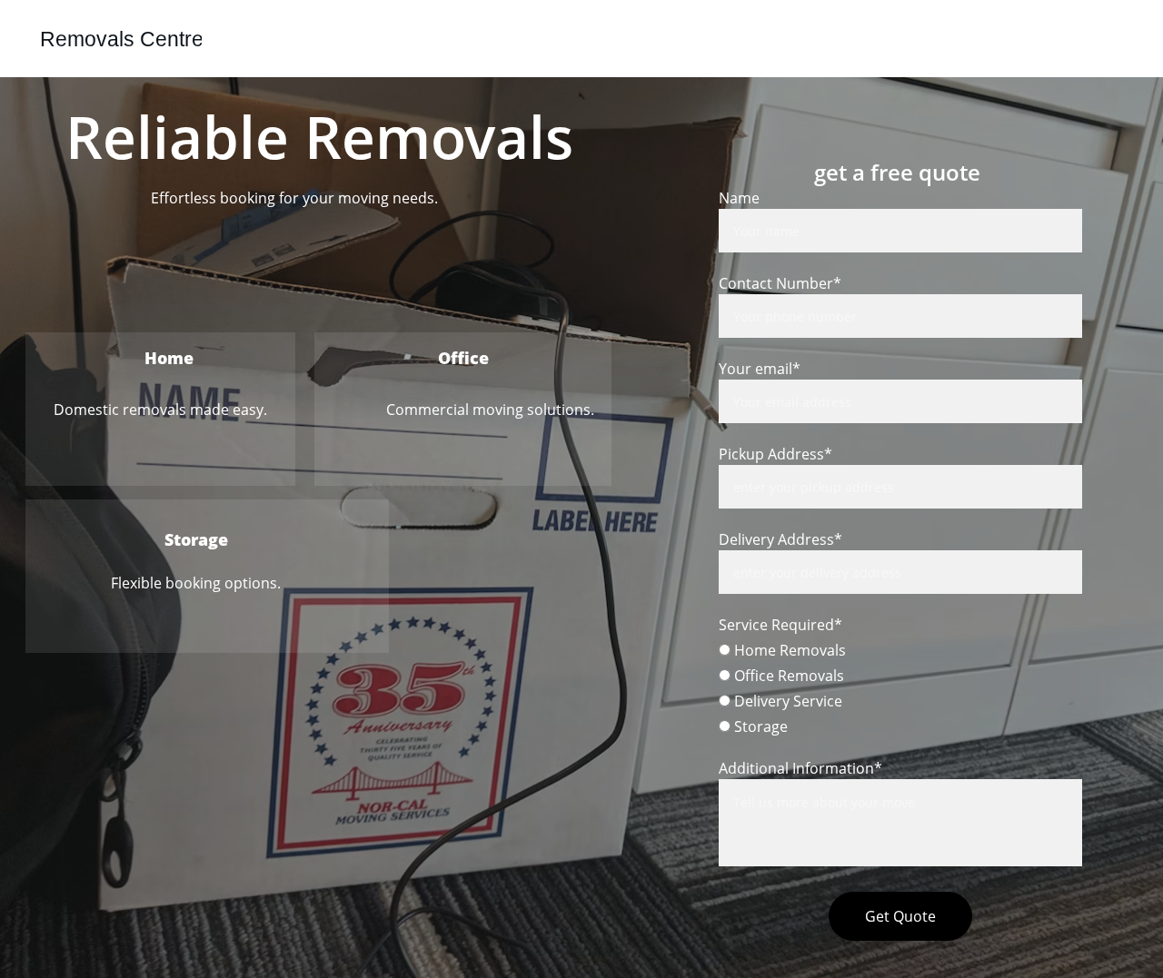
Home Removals (788, 650)
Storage (759, 726)
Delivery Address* (780, 539)
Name (739, 198)
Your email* (759, 369)
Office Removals (787, 676)
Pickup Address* (775, 454)
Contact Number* (780, 283)
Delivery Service (786, 701)
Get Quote (900, 916)
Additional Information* (800, 768)
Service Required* (780, 625)
